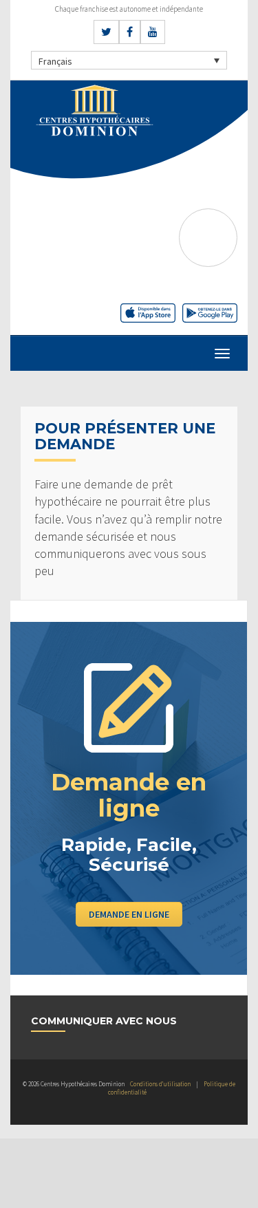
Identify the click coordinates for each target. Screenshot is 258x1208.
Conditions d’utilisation (160, 1084)
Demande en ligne (129, 914)
